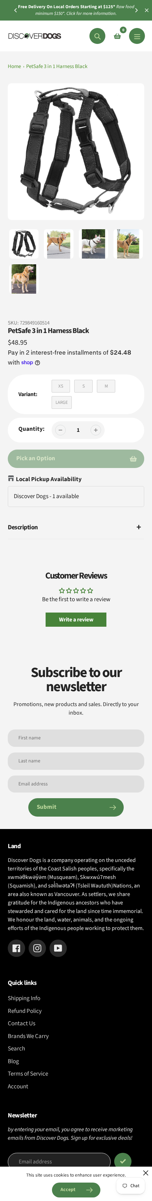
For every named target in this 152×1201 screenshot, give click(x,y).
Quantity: (31, 429)
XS (60, 386)
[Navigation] (137, 36)
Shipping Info (24, 998)
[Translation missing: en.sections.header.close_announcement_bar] (146, 10)
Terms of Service (28, 1074)
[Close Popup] (145, 1172)
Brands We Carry (28, 1036)
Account (18, 1086)
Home (14, 66)
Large (61, 402)
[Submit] (122, 1161)
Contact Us (21, 1023)
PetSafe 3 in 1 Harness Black (56, 66)
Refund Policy (25, 1011)
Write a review (76, 620)
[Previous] (15, 10)
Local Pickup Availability (49, 479)
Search (16, 1048)
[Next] (136, 10)
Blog (13, 1061)
